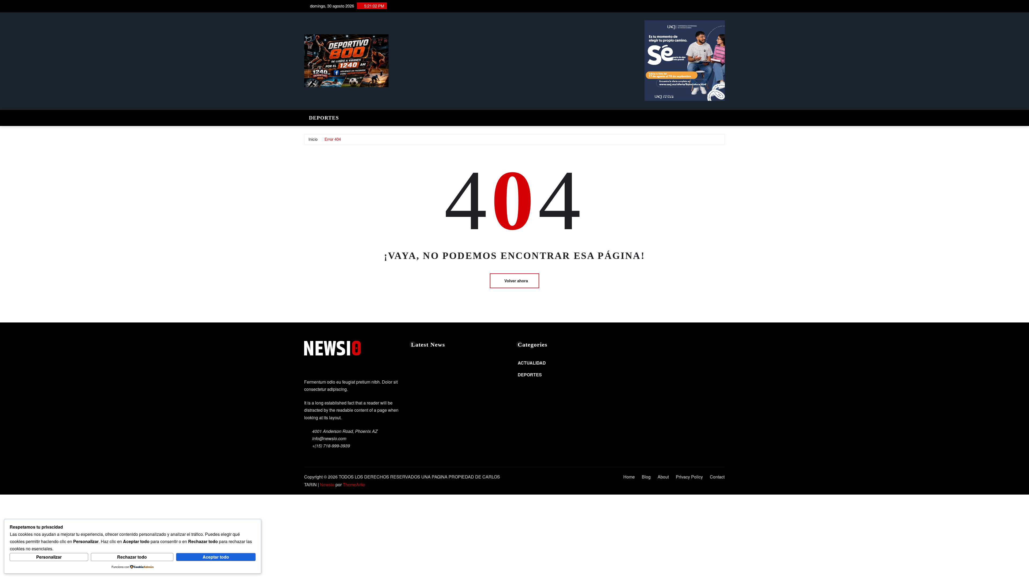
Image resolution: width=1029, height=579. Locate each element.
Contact (717, 477)
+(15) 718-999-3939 (331, 446)
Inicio (313, 139)
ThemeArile (354, 484)
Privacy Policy (689, 477)
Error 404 (333, 139)
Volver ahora (516, 281)
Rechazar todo (132, 557)
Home (629, 477)
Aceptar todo (216, 557)
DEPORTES (324, 118)
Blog (646, 477)
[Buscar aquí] (723, 116)
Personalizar (49, 557)
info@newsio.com (329, 438)
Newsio (327, 484)
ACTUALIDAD (532, 363)
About (663, 477)
